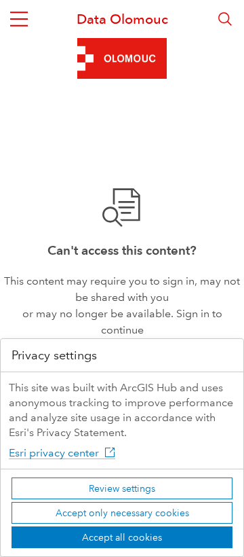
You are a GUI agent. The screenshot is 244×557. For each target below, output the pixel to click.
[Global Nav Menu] (19, 19)
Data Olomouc (122, 19)
